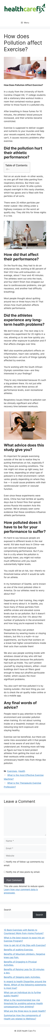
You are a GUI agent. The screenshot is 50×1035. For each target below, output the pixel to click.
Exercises (12, 771)
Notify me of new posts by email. (23, 872)
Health (21, 771)
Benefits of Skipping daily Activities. (22, 977)
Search (7, 909)
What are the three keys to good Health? (25, 1011)
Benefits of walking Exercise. (18, 949)
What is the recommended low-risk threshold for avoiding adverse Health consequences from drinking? (23, 1003)
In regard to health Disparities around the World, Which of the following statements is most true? (25, 984)
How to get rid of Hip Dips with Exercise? (25, 945)
